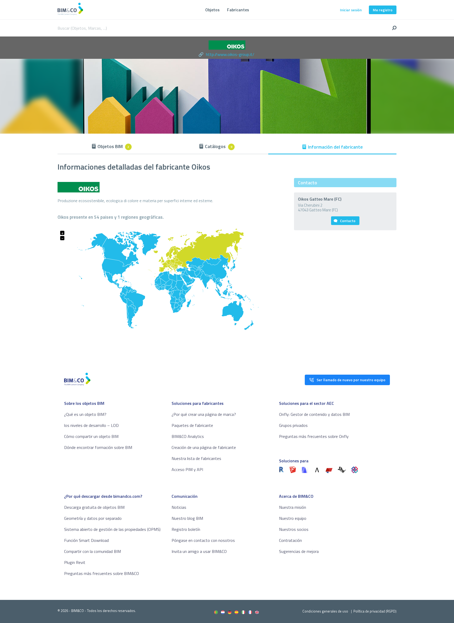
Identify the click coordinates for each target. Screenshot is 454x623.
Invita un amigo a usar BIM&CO (199, 551)
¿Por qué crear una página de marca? (204, 414)
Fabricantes (238, 10)
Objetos (212, 10)
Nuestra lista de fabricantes (196, 458)
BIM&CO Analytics (188, 436)
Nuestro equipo (292, 518)
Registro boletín (186, 529)
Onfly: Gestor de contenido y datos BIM (314, 414)
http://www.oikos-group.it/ (230, 54)
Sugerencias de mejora (299, 551)
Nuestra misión (292, 507)
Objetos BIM (113, 146)
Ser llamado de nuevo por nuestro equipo (351, 380)
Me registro (383, 10)
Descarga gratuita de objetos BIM (94, 507)
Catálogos (218, 146)
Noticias (179, 507)
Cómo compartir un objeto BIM (91, 436)
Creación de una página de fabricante (204, 447)
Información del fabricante (335, 146)
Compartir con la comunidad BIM (92, 551)
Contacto (347, 220)
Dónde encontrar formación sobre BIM (98, 447)
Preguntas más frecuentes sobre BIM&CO (101, 573)
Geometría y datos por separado (93, 518)
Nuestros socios (293, 529)
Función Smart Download (86, 540)
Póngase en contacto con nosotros (203, 540)
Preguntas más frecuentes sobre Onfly (314, 436)
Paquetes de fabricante (192, 425)
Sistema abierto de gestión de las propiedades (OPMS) (112, 529)
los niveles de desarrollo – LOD (91, 425)
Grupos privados (293, 425)
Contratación (290, 540)
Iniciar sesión (351, 10)
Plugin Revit (74, 562)
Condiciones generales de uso (325, 611)
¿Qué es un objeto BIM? (85, 414)
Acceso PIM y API (187, 469)
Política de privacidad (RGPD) (374, 611)
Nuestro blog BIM (187, 518)
